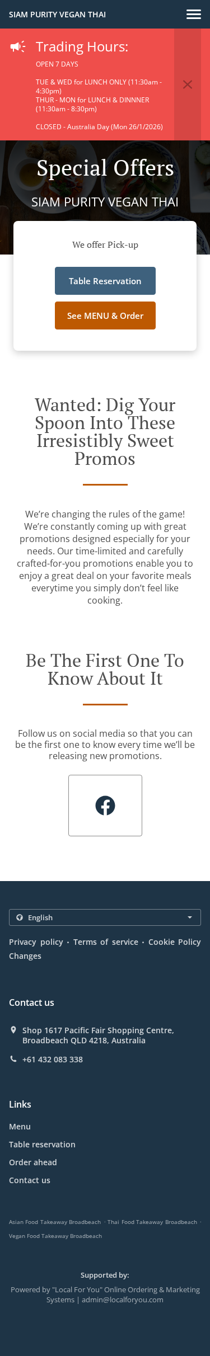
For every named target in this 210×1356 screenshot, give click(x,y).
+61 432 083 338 (52, 1059)
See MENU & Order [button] (105, 315)
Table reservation (42, 1144)
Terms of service (105, 941)
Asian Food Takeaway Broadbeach (55, 1222)
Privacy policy (36, 941)
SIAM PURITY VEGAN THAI (57, 14)
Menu (20, 1126)
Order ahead (33, 1162)
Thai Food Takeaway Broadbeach (152, 1222)
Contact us (29, 1180)
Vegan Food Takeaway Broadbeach (55, 1236)
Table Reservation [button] (105, 280)
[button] (193, 14)
